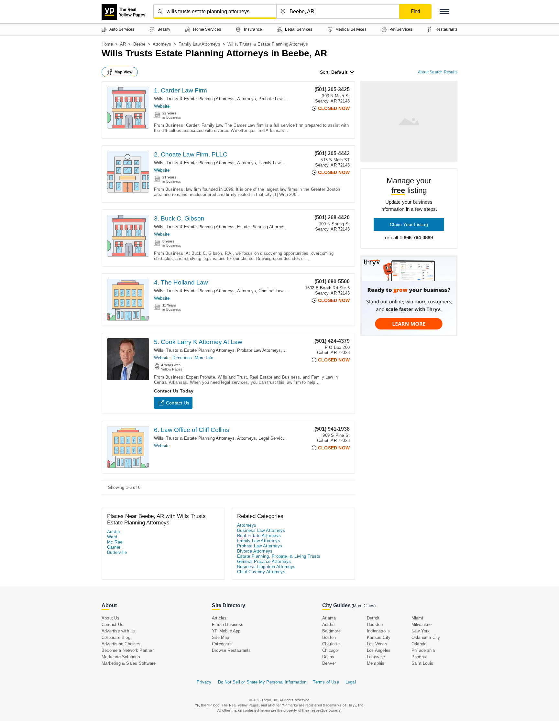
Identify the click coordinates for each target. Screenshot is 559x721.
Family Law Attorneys (199, 44)
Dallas (328, 656)
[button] (444, 11)
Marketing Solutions (121, 656)
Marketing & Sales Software (129, 663)
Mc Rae (114, 542)
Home (107, 44)
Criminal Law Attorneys (280, 290)
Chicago (330, 650)
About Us (111, 618)
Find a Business (227, 624)
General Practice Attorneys (264, 561)
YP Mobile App (226, 631)
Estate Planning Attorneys (262, 226)
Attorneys (162, 44)
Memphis (375, 663)
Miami (417, 618)
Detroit (373, 618)
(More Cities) (364, 605)
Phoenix (419, 656)
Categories (222, 643)
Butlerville (117, 552)
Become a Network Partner (128, 650)
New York (420, 631)
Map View (124, 72)
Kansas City (378, 637)
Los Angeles (378, 650)
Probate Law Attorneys (280, 98)
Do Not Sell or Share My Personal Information (262, 682)
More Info (204, 358)
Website (162, 106)
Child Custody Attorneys (261, 571)
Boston (329, 637)
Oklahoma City (425, 637)
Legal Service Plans (277, 438)
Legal (350, 682)
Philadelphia (423, 650)
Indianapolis (378, 631)
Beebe (139, 44)
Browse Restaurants (231, 650)
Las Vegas (377, 643)
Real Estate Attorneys (259, 535)
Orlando (418, 643)
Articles (219, 618)
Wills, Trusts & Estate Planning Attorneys (194, 98)
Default (339, 72)
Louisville (376, 656)
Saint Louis (422, 663)
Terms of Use (326, 682)
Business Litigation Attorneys (266, 566)
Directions (182, 358)
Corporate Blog (116, 637)
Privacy (204, 682)
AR (123, 44)
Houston (375, 624)
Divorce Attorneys (255, 551)
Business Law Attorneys (261, 530)
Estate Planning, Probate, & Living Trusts (278, 556)
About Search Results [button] (437, 72)
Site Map (220, 637)
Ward (112, 536)
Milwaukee (421, 624)
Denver (329, 663)
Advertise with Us (119, 631)
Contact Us (177, 402)
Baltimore (331, 631)
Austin (113, 531)
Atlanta (329, 618)
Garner (113, 547)
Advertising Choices (121, 643)
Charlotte (331, 643)
